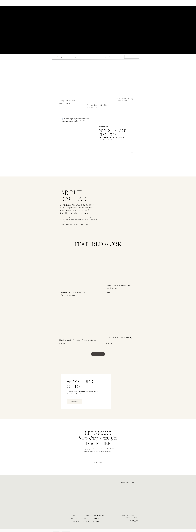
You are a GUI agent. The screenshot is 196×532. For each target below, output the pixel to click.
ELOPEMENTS (103, 126)
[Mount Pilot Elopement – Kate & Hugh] (77, 140)
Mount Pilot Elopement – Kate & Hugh (112, 135)
